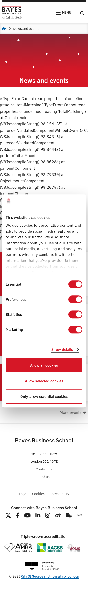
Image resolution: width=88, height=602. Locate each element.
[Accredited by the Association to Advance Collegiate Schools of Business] (50, 547)
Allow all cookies (44, 365)
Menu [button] (66, 12)
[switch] (75, 299)
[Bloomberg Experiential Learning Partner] (42, 566)
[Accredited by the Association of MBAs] (18, 547)
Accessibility (59, 493)
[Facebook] (17, 515)
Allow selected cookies (44, 380)
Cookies (38, 493)
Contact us (44, 469)
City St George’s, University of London (50, 576)
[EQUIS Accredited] (73, 547)
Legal (23, 493)
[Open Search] (82, 13)
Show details (62, 349)
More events (71, 412)
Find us (44, 476)
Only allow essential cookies (44, 396)
